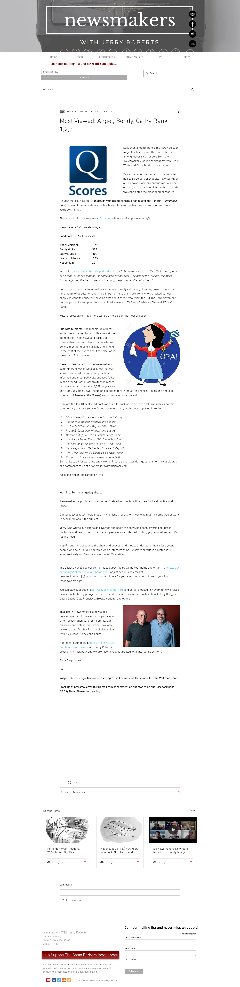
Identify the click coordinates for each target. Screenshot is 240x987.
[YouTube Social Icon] (48, 980)
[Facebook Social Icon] (54, 980)
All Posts (48, 89)
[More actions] (178, 112)
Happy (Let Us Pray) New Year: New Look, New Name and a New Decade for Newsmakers (119, 850)
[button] (192, 89)
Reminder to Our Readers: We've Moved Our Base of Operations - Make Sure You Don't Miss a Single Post (64, 850)
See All (193, 810)
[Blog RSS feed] (69, 980)
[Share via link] (85, 782)
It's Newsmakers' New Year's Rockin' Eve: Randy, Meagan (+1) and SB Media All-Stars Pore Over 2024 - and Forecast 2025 (172, 850)
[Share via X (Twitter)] (69, 782)
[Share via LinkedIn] (77, 782)
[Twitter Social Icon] (59, 980)
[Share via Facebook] (61, 782)
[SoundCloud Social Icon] (64, 980)
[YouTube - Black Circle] (192, 14)
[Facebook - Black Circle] (192, 24)
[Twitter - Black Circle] (192, 34)
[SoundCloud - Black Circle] (192, 43)
